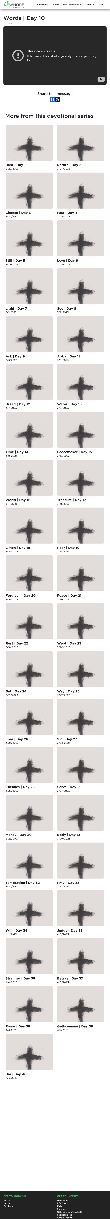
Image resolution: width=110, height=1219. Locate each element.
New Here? (42, 4)
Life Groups (63, 1203)
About (6, 1200)
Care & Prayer (64, 1218)
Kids (59, 1206)
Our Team (8, 1206)
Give (101, 4)
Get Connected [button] (71, 4)
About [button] (89, 4)
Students (61, 1209)
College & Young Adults (69, 1212)
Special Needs (64, 1215)
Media (56, 4)
